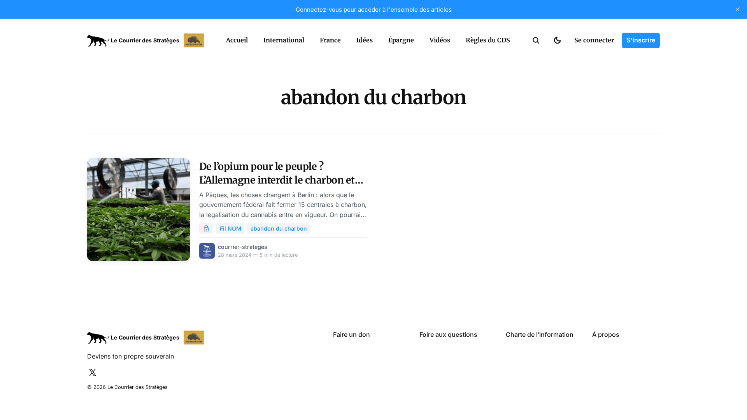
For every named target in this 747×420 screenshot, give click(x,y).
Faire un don (351, 334)
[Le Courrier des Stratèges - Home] (148, 40)
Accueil (237, 40)
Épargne (401, 40)
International (283, 40)
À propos (605, 334)
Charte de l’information (539, 334)
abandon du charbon (279, 228)
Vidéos (440, 40)
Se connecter (594, 40)
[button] (536, 40)
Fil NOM (230, 228)
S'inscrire (640, 40)
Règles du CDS (488, 40)
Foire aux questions (448, 334)
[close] (737, 9)
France (330, 40)
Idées (364, 40)
